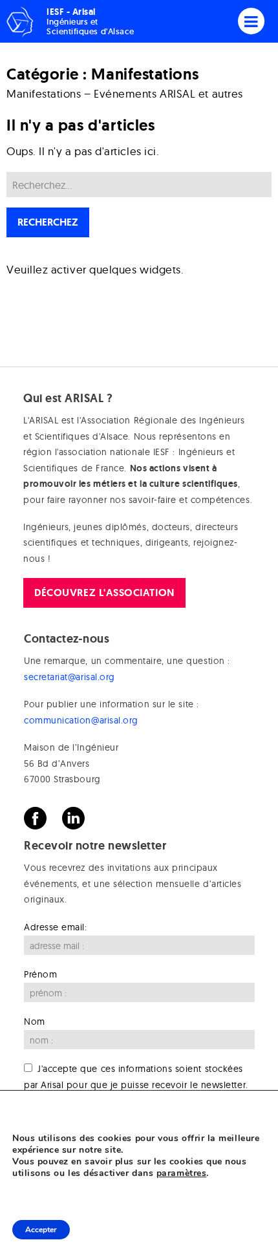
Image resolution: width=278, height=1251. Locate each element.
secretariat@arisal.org (69, 677)
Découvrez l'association (104, 592)
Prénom (40, 974)
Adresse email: (55, 927)
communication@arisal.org (81, 720)
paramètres (181, 1173)
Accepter (41, 1229)
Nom (34, 1021)
